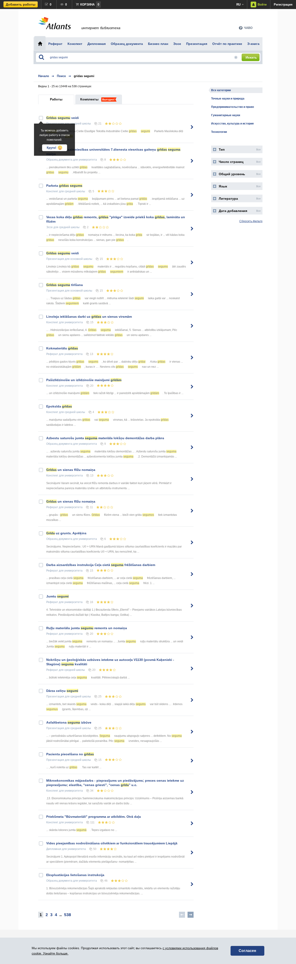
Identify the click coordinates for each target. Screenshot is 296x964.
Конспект (52, 191)
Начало (43, 76)
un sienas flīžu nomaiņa (70, 470)
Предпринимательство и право (232, 107)
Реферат (52, 354)
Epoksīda (59, 406)
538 (67, 915)
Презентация (55, 259)
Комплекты (89, 99)
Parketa (64, 185)
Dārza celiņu (62, 691)
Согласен (247, 951)
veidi (62, 118)
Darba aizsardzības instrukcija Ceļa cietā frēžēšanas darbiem (100, 565)
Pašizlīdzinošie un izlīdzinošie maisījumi (83, 380)
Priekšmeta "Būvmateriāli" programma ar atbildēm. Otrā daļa (93, 816)
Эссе (49, 227)
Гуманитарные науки (225, 115)
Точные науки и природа (227, 98)
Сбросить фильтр (250, 221)
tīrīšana (64, 285)
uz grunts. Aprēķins (66, 533)
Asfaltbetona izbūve (68, 722)
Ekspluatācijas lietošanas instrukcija (75, 875)
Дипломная (53, 849)
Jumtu (57, 596)
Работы (56, 99)
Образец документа (59, 159)
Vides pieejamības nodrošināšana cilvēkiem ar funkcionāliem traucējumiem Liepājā (111, 843)
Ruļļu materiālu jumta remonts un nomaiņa (86, 628)
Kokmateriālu (62, 348)
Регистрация (283, 4)
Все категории (221, 90)
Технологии (219, 132)
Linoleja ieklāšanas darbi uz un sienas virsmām (89, 316)
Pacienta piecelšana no (70, 754)
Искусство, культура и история (232, 123)
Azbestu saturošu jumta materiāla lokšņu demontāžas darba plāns (105, 438)
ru (238, 4)
